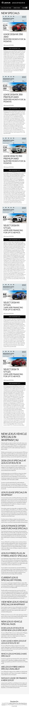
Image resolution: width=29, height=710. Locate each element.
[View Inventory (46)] (14, 24)
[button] (6, 8)
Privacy (17, 703)
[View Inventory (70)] (14, 84)
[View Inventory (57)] (14, 145)
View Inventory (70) (14, 108)
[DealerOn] (14, 701)
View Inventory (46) (14, 48)
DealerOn (11, 703)
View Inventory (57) (14, 170)
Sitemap (14, 703)
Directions (17, 7)
